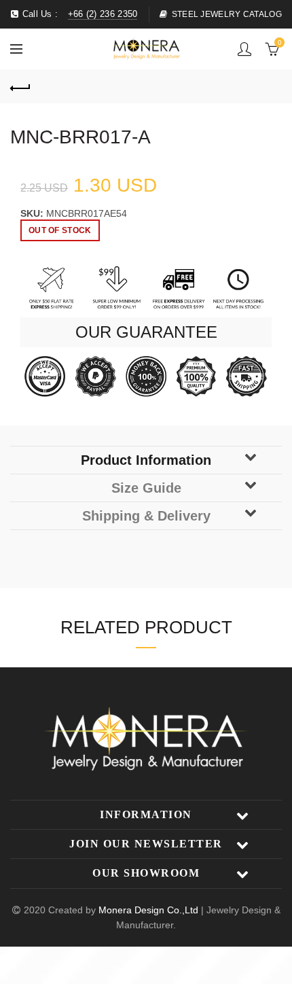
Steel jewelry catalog (227, 14)
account (244, 49)
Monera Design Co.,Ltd (149, 909)
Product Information (146, 460)
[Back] (20, 86)
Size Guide (146, 487)
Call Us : (78, 14)
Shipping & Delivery (146, 515)
